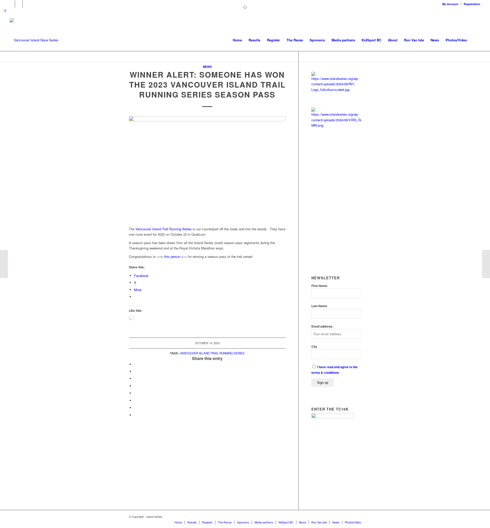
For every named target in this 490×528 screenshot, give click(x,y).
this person (172, 256)
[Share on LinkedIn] (135, 385)
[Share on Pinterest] (135, 378)
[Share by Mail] (135, 415)
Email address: (322, 326)
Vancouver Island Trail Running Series (164, 228)
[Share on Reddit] (135, 407)
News (207, 67)
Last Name (319, 306)
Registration (472, 4)
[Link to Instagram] (26, 4)
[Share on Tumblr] (135, 393)
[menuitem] (450, 4)
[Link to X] (11, 4)
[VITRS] (207, 168)
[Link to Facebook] (18, 4)
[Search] (475, 40)
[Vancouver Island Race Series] (34, 40)
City (314, 346)
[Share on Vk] (135, 400)
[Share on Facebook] (135, 364)
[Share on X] (135, 371)
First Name (319, 286)
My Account (450, 4)
